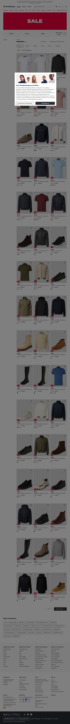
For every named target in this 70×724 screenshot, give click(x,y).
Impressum (40, 99)
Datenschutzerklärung (32, 99)
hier (48, 97)
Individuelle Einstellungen (25, 103)
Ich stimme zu (45, 103)
